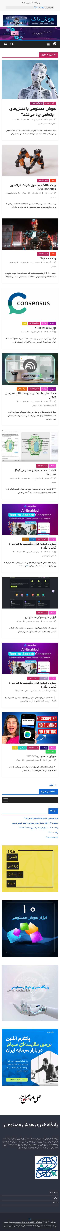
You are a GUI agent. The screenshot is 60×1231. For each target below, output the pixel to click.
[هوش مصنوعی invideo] (30, 714)
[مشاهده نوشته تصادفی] (5, 44)
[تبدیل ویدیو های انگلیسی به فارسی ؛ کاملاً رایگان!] (30, 505)
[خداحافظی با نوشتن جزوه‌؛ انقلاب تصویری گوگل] (30, 355)
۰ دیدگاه (23, 120)
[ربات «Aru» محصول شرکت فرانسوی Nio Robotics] (30, 146)
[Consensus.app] (30, 289)
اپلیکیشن (44, 748)
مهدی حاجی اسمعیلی (32, 552)
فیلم (24, 323)
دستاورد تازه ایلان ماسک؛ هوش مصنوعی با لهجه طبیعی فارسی (35, 823)
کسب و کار (50, 752)
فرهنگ (49, 124)
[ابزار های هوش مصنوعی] (30, 579)
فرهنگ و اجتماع (37, 103)
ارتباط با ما (54, 1193)
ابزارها (15, 193)
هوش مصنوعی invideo (41, 756)
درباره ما (55, 1198)
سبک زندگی (22, 389)
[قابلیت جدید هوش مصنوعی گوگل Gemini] (30, 432)
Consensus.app (45, 328)
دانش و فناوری (49, 103)
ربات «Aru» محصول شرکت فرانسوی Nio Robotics (38, 828)
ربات (11, 193)
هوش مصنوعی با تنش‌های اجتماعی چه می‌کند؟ (41, 818)
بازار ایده (44, 678)
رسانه (32, 539)
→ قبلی (53, 785)
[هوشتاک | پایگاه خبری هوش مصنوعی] (30, 29)
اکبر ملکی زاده (35, 120)
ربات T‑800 (39, 8)
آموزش (52, 323)
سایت (25, 539)
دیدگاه (55, 1203)
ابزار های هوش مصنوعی (40, 617)
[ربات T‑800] (30, 220)
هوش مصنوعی (42, 124)
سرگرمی (22, 748)
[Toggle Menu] (5, 799)
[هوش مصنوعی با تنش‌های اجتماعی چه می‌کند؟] (30, 62)
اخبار (52, 180)
